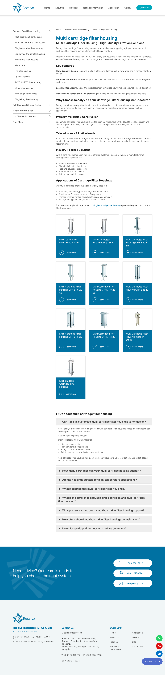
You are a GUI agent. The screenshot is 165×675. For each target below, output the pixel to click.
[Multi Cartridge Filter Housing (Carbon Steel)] (137, 319)
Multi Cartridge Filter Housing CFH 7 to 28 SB (104, 289)
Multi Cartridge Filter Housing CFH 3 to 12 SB (137, 242)
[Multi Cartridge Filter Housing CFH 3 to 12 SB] (137, 225)
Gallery (127, 7)
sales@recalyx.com (134, 583)
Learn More (71, 252)
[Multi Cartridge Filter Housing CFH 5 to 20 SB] (70, 272)
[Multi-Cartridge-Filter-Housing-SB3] (104, 225)
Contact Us (144, 8)
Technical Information (93, 7)
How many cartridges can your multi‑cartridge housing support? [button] (101, 470)
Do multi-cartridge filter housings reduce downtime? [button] (94, 528)
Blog (134, 642)
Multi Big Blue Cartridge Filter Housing (67, 384)
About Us (59, 7)
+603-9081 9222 (135, 563)
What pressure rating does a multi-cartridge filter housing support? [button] (103, 510)
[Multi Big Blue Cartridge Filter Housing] (70, 366)
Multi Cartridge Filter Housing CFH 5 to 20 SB (70, 289)
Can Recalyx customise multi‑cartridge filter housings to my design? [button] (104, 421)
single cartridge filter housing (107, 205)
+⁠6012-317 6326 (135, 573)
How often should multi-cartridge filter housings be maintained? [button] (101, 519)
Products (73, 7)
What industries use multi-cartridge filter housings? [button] (93, 488)
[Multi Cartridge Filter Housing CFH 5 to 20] (70, 319)
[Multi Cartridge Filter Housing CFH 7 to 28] (104, 319)
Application (113, 7)
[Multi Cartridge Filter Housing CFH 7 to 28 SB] (104, 272)
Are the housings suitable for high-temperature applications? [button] (99, 479)
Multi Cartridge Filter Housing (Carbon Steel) (137, 336)
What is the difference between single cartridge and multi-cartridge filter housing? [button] (101, 499)
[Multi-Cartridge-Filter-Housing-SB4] (70, 225)
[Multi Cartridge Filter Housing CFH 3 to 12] (137, 272)
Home (47, 7)
